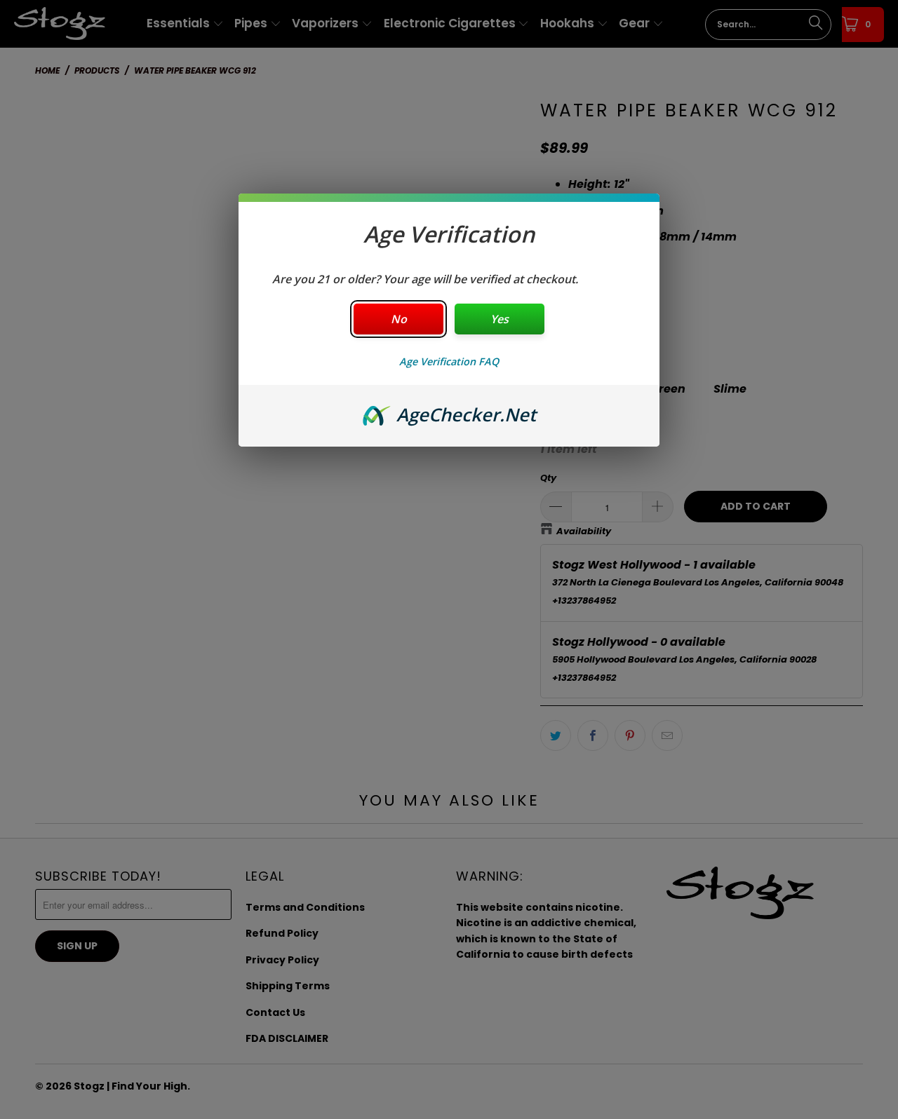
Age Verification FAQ (449, 361)
